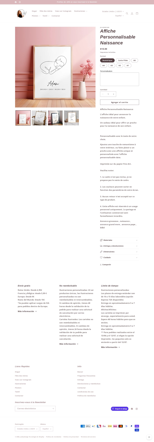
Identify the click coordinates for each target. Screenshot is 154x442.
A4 (103, 65)
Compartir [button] (106, 264)
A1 (128, 65)
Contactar (19, 396)
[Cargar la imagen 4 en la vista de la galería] (71, 117)
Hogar (17, 372)
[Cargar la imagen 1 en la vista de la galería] (23, 117)
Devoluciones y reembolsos (88, 384)
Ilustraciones (20, 384)
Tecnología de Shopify (36, 437)
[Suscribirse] (53, 408)
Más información (26, 311)
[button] (80, 11)
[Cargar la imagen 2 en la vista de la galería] (39, 117)
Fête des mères (21, 376)
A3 (112, 65)
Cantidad (103, 90)
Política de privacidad (71, 437)
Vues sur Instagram (23, 380)
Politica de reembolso (86, 396)
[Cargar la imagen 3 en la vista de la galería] (55, 117)
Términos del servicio (88, 437)
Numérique (107, 60)
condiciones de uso (85, 392)
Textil (17, 392)
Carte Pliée (123, 60)
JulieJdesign (24, 437)
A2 (120, 65)
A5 (134, 60)
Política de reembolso (53, 437)
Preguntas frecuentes (86, 376)
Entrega (80, 380)
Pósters (18, 388)
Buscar (80, 372)
